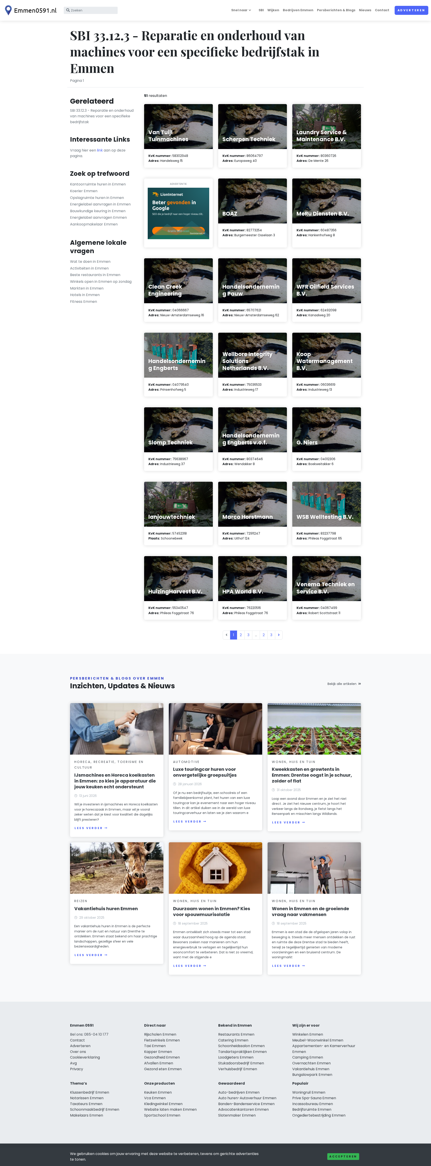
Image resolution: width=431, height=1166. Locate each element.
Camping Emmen (307, 1057)
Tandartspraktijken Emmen (242, 1051)
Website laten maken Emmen (170, 1109)
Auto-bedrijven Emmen (238, 1092)
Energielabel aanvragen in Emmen (100, 204)
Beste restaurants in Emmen (95, 274)
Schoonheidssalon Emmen (241, 1045)
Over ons (78, 1051)
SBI (261, 10)
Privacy (76, 1069)
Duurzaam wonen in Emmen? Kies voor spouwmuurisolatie (211, 911)
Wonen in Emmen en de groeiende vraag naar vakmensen (310, 911)
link (100, 150)
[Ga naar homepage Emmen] (30, 10)
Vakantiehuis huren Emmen (106, 908)
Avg (73, 1063)
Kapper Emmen (158, 1051)
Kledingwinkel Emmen (163, 1103)
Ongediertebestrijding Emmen (318, 1115)
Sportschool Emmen (162, 1115)
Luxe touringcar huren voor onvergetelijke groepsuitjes (205, 772)
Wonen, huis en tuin (293, 762)
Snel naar (239, 10)
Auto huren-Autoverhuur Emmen (247, 1098)
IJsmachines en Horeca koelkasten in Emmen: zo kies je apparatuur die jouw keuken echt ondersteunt (115, 781)
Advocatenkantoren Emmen (243, 1109)
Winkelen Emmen (307, 1034)
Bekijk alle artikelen (342, 684)
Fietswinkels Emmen (162, 1040)
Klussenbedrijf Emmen (89, 1092)
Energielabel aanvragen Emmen (98, 217)
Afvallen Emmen (158, 1063)
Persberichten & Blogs (336, 10)
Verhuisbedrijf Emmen (237, 1069)
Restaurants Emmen (236, 1034)
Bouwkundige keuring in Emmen (97, 211)
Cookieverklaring (85, 1057)
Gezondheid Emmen (162, 1057)
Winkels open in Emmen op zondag (101, 281)
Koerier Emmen (83, 191)
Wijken (273, 10)
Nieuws (365, 10)
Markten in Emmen (86, 288)
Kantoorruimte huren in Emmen (98, 184)
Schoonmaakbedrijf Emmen (94, 1109)
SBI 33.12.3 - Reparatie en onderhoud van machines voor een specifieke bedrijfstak (102, 116)
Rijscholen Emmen (160, 1034)
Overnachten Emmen (311, 1063)
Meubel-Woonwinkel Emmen (317, 1040)
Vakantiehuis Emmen (310, 1069)
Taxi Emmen (155, 1045)
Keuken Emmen (158, 1092)
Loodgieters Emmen (235, 1057)
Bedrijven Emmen (298, 10)
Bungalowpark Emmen (312, 1074)
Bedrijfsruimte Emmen (311, 1109)
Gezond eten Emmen (163, 1069)
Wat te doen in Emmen (90, 261)
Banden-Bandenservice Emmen (246, 1103)
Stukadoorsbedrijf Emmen (241, 1063)
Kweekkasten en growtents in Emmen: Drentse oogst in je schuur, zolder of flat (312, 775)
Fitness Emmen (83, 301)
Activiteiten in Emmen (89, 268)
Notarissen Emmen (86, 1098)
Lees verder (89, 828)
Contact (382, 10)
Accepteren (343, 1156)
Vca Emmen (155, 1098)
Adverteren (411, 10)
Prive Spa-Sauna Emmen (314, 1098)
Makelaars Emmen (86, 1115)
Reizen (81, 901)
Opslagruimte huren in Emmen (97, 197)
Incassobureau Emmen (312, 1103)
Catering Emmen (233, 1040)
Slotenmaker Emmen (237, 1115)
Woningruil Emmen (308, 1092)
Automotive (186, 762)
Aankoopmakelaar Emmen (94, 224)
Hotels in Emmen (85, 294)
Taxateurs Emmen (86, 1103)
